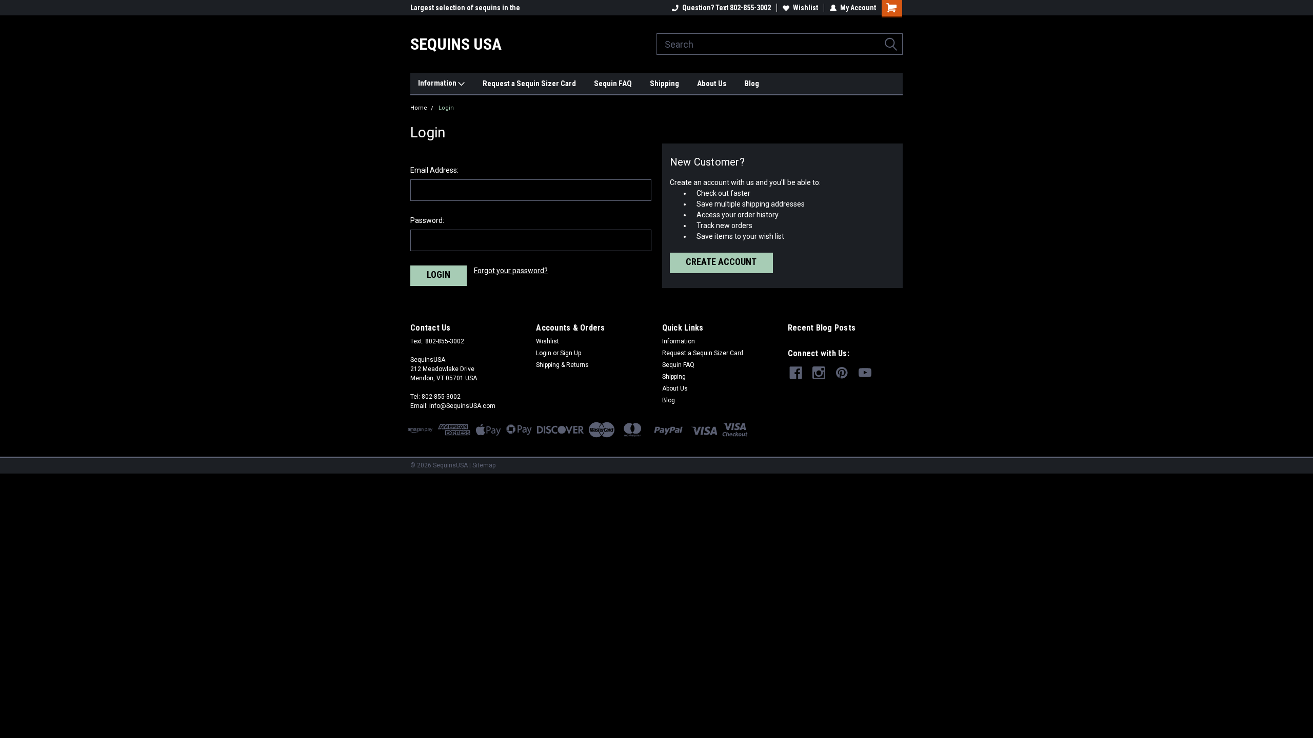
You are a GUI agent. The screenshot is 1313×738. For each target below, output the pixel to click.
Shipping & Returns (562, 364)
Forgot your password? (511, 270)
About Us (711, 83)
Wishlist (805, 8)
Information (438, 83)
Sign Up (570, 353)
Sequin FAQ (613, 83)
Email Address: (434, 170)
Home (418, 108)
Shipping (664, 83)
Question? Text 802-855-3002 (726, 8)
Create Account (721, 261)
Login (446, 108)
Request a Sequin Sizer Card (529, 83)
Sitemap (483, 465)
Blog (751, 83)
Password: (427, 220)
